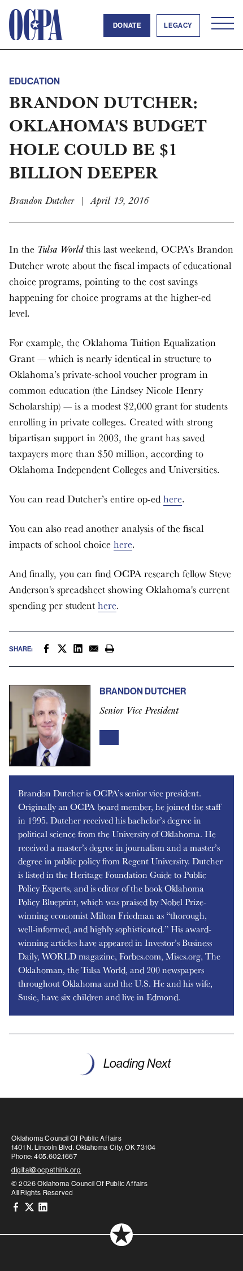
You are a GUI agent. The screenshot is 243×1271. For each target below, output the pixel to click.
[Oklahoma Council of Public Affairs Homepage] (36, 25)
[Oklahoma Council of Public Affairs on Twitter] (29, 1206)
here (172, 498)
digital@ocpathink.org (46, 1170)
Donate (127, 25)
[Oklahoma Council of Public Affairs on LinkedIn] (42, 1206)
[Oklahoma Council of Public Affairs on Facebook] (15, 1206)
